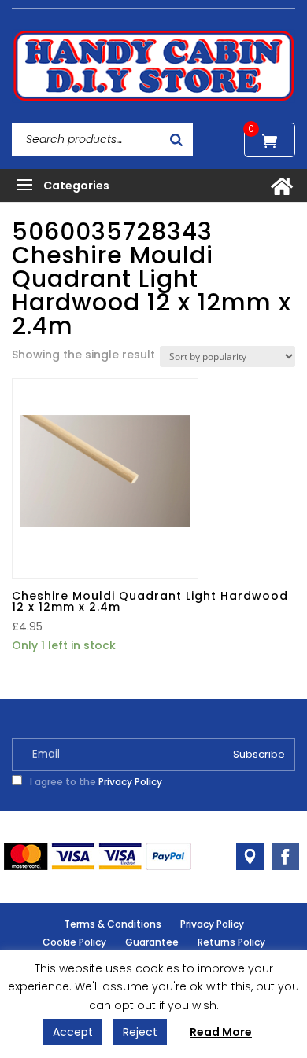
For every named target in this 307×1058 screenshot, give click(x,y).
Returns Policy (231, 942)
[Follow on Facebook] (285, 856)
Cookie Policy (74, 942)
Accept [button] (73, 1032)
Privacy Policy (130, 781)
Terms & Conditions (112, 924)
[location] (250, 856)
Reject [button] (140, 1032)
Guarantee (152, 942)
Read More (221, 1032)
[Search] (176, 139)
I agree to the (95, 781)
